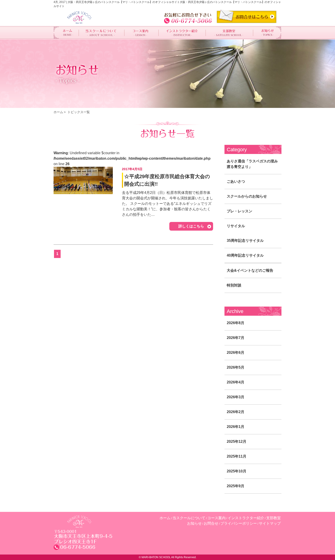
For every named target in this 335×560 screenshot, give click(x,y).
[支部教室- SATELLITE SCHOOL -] (229, 32)
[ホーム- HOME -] (66, 32)
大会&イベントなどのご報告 (250, 270)
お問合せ (211, 523)
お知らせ (194, 523)
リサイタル (236, 226)
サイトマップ (270, 523)
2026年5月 (235, 367)
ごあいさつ (236, 181)
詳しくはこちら (191, 226)
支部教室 (273, 518)
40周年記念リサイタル (245, 255)
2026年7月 (235, 338)
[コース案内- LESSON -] (141, 32)
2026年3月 (235, 397)
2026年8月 (235, 323)
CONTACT (246, 16)
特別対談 (234, 285)
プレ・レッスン (239, 211)
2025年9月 (235, 486)
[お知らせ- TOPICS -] (267, 32)
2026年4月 (235, 382)
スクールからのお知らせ (247, 196)
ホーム (58, 112)
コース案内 (216, 518)
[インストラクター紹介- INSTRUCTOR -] (182, 32)
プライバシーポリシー (238, 523)
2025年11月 (236, 456)
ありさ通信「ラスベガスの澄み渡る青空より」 (252, 164)
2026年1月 (235, 427)
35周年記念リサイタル (245, 240)
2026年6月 (235, 352)
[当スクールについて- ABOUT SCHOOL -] (101, 32)
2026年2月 (235, 412)
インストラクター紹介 (246, 518)
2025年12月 (236, 441)
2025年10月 (236, 471)
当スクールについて (189, 518)
